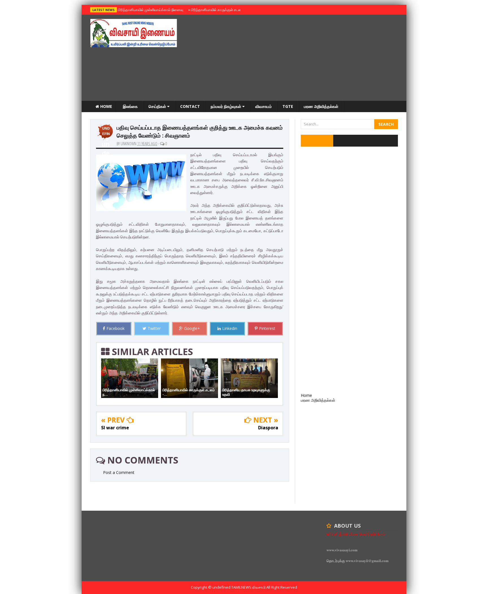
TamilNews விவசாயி (248, 587)
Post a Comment (118, 472)
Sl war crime (115, 428)
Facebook (115, 328)
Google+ (192, 328)
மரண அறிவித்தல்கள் (321, 106)
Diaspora (268, 428)
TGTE (287, 106)
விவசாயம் (263, 106)
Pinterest (267, 328)
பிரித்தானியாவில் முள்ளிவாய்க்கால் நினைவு (150, 9)
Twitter (154, 328)
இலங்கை (130, 106)
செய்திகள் (158, 106)
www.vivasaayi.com (342, 549)
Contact (190, 106)
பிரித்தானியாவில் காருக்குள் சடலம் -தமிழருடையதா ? (229, 9)
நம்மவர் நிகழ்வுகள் (226, 106)
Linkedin (229, 328)
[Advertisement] (295, 58)
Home (105, 106)
